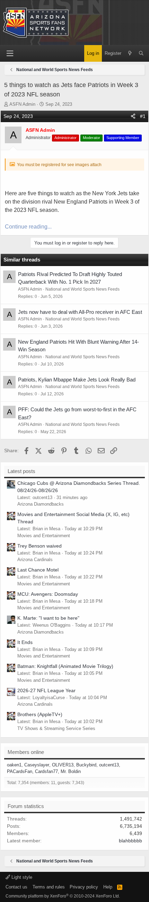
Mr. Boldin (71, 771)
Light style (21, 877)
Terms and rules (49, 887)
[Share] (133, 116)
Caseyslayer (36, 764)
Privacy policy (84, 887)
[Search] (141, 53)
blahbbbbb (130, 840)
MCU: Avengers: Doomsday (47, 594)
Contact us (16, 887)
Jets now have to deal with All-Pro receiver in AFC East (80, 312)
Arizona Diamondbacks (40, 504)
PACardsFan (19, 771)
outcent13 (109, 764)
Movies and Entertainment (43, 535)
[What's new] (129, 53)
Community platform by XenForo (63, 896)
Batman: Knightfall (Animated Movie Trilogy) (65, 666)
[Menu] (9, 53)
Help (107, 887)
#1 (143, 116)
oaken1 (14, 764)
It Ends (25, 642)
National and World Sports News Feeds (82, 289)
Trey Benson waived (39, 546)
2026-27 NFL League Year (46, 690)
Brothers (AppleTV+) (39, 714)
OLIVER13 (62, 764)
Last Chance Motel (38, 570)
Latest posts (21, 471)
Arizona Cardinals (35, 559)
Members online (26, 752)
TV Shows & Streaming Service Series (56, 728)
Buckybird (86, 764)
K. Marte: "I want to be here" (48, 618)
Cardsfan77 (46, 771)
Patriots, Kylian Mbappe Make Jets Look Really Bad (76, 380)
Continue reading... (28, 227)
